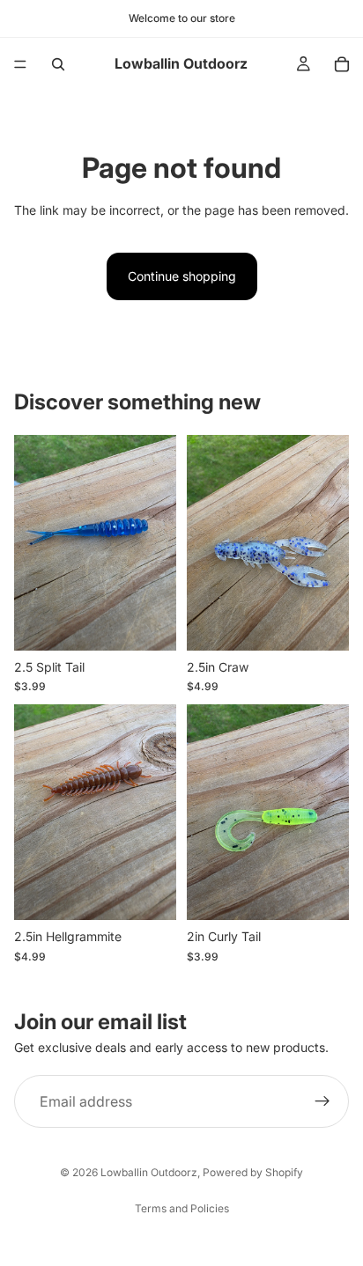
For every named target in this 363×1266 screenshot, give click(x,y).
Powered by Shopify (253, 1172)
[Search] (58, 64)
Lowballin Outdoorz (148, 1172)
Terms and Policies (182, 1208)
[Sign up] (322, 1101)
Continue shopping (182, 276)
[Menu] (20, 64)
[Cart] (341, 64)
